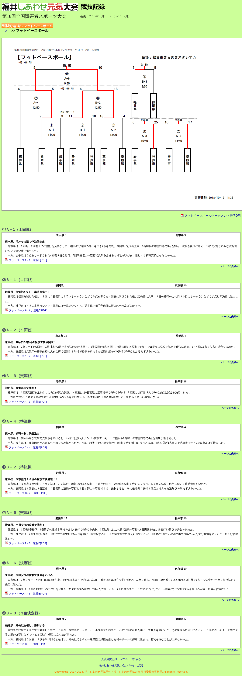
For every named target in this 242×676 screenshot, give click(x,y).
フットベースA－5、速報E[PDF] (28, 543)
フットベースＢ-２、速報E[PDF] (28, 493)
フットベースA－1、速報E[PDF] (28, 260)
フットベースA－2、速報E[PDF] (28, 356)
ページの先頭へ (230, 266)
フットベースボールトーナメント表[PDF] (212, 215)
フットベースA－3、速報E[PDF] (28, 401)
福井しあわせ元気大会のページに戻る (121, 665)
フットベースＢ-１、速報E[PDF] (28, 310)
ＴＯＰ (6, 30)
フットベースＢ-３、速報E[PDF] (28, 644)
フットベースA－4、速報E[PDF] (28, 447)
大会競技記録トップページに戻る (121, 659)
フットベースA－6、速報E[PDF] (28, 593)
